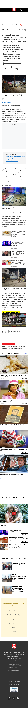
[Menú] (2, 9)
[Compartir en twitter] (22, 30)
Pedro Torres (6, 102)
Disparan (10, 346)
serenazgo (4, 348)
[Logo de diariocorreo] (14, 10)
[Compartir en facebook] (19, 30)
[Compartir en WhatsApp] (25, 30)
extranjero (15, 346)
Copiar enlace (17, 331)
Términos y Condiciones (14, 678)
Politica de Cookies (14, 684)
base (24, 346)
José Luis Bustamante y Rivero (15, 348)
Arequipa (5, 29)
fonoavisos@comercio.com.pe (17, 661)
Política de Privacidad (14, 681)
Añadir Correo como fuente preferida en (12, 24)
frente (20, 346)
